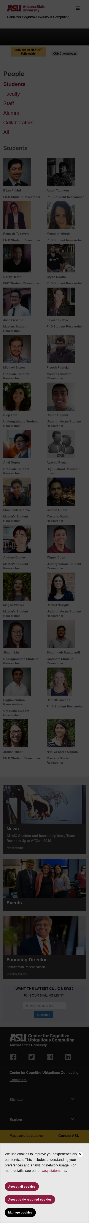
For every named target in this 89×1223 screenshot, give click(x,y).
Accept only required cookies (30, 1199)
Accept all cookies (21, 1186)
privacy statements (52, 1170)
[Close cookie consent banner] (80, 1154)
